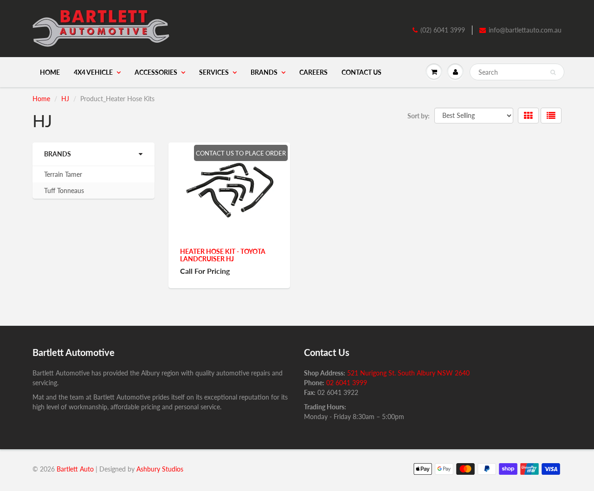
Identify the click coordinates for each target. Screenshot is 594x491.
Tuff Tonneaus (64, 190)
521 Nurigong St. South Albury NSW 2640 (408, 373)
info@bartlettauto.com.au (525, 30)
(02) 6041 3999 (442, 30)
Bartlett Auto (75, 469)
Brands (264, 72)
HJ (65, 99)
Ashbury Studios (159, 469)
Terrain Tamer (63, 174)
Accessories (156, 72)
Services (214, 72)
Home (50, 72)
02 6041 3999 (346, 383)
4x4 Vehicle (93, 72)
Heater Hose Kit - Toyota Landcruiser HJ (222, 255)
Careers (313, 72)
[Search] (553, 72)
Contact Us (361, 72)
